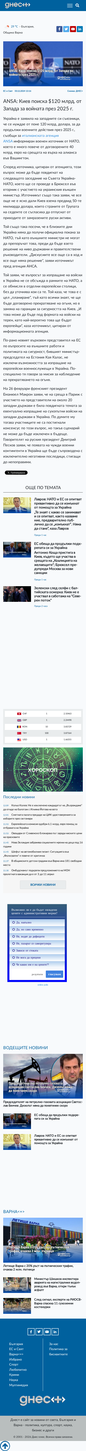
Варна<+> (16, 1354)
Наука (13, 1380)
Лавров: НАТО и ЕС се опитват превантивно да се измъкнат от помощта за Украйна (58, 503)
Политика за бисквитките (58, 1351)
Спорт (13, 1364)
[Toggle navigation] (69, 5)
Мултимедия (18, 1385)
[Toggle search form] (77, 5)
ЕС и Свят (16, 1349)
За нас (53, 1344)
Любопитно (18, 1369)
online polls (43, 985)
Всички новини (43, 884)
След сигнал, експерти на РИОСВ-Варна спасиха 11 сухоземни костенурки (58, 1303)
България (16, 1344)
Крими (14, 1374)
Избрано (15, 1359)
